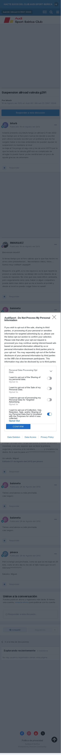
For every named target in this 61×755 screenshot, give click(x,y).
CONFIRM (18, 427)
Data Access (30, 437)
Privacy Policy (47, 437)
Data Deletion (13, 437)
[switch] (49, 378)
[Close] (55, 318)
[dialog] (30, 377)
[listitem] (30, 371)
